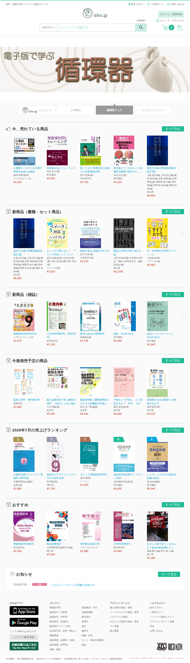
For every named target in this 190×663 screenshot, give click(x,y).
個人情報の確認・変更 (121, 607)
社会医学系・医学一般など (63, 631)
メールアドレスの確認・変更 (124, 612)
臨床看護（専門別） (60, 644)
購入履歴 (114, 631)
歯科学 (85, 631)
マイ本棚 (114, 626)
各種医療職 (87, 612)
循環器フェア (114, 110)
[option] (30, 160)
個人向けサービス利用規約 (49, 659)
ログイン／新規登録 (171, 14)
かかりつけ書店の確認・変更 (124, 621)
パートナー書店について (162, 617)
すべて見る (173, 128)
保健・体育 (87, 635)
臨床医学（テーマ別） (61, 626)
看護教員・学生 (89, 607)
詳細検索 (141, 20)
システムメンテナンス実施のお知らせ (73, 584)
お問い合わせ (177, 4)
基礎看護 (54, 635)
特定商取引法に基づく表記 (76, 659)
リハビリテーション (153, 110)
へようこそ (44, 110)
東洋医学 (86, 617)
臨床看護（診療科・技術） (63, 640)
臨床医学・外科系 (58, 617)
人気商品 (75, 110)
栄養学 (85, 621)
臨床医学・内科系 (58, 612)
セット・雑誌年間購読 (93, 640)
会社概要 (10, 659)
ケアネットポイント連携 (162, 621)
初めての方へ (137, 4)
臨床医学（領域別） (60, 621)
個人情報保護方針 (25, 659)
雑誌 (84, 644)
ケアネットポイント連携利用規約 (107, 659)
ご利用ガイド (157, 4)
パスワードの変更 (119, 617)
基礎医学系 (55, 607)
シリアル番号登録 (24, 637)
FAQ (152, 626)
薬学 (84, 626)
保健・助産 (55, 649)
